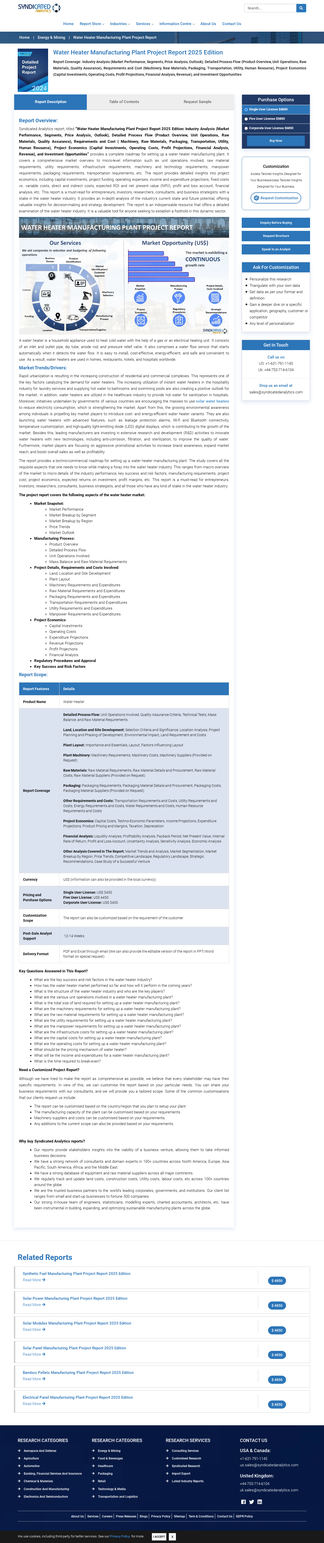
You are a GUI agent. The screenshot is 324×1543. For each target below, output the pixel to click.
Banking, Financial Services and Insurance (52, 1473)
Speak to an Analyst (276, 249)
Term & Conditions (201, 1516)
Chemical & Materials (38, 1481)
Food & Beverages (110, 1458)
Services (143, 24)
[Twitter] (251, 1502)
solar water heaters (212, 401)
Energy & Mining (108, 1451)
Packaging (105, 1473)
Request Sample (197, 101)
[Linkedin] (259, 1502)
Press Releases (126, 1516)
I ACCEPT (159, 1536)
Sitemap (179, 1516)
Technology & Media (111, 1489)
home (68, 24)
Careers (107, 1516)
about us (208, 24)
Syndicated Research (185, 1466)
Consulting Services (185, 1451)
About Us (77, 1516)
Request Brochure (276, 236)
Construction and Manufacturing (46, 1489)
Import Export (180, 1473)
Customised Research (186, 1458)
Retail (101, 1481)
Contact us (231, 24)
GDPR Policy (244, 1516)
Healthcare (105, 1466)
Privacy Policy (160, 1516)
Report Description (50, 101)
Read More (32, 1280)
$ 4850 (277, 1281)
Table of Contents (124, 101)
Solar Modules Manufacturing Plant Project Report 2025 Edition (77, 1323)
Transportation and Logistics (117, 1496)
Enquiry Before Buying (276, 223)
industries (118, 24)
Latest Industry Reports (187, 1481)
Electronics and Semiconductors (45, 1496)
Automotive (31, 1466)
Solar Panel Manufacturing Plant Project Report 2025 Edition (74, 1348)
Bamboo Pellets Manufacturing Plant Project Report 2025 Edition (78, 1372)
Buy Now (276, 141)
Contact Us (224, 1516)
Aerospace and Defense (39, 1451)
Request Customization (279, 198)
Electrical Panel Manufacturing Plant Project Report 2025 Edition (78, 1397)
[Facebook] (243, 1502)
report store (90, 24)
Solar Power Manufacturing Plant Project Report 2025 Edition (75, 1298)
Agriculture (31, 1458)
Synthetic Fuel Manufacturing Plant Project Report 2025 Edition (76, 1273)
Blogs (144, 1516)
